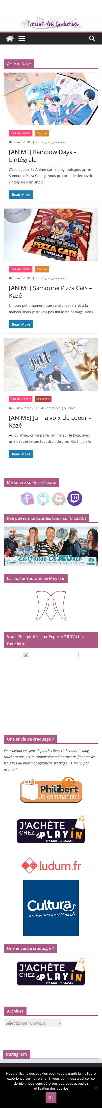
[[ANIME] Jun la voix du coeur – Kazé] (51, 364)
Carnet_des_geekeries (51, 142)
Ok (51, 1097)
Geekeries (43, 399)
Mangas (42, 133)
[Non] (95, 1087)
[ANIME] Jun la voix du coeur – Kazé (50, 421)
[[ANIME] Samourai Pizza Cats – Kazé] (51, 235)
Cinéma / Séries (20, 133)
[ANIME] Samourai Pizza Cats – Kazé (50, 292)
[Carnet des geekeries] (51, 18)
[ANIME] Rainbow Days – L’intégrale (42, 156)
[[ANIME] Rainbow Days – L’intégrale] (51, 99)
